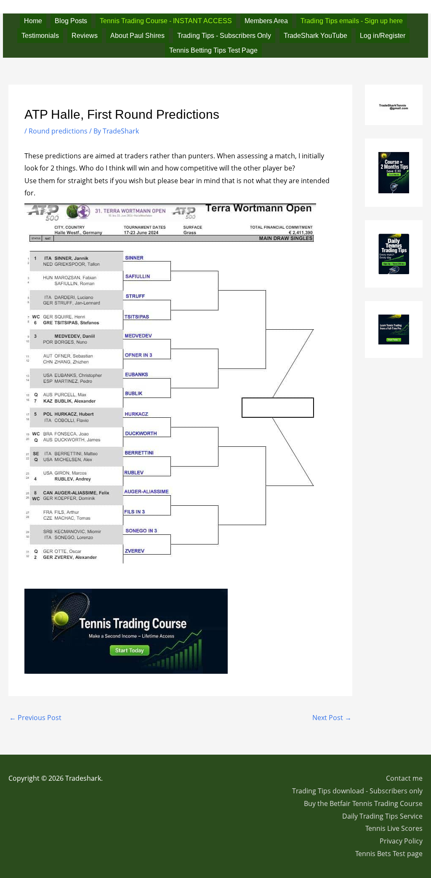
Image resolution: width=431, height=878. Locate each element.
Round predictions (58, 131)
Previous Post (35, 717)
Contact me (404, 778)
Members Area (266, 20)
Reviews (85, 35)
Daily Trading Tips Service (382, 816)
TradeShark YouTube (315, 35)
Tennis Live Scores (394, 828)
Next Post (331, 717)
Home (33, 20)
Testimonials (40, 35)
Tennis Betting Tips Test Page (213, 50)
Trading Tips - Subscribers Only (224, 35)
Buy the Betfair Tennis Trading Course (363, 803)
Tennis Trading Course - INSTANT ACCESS (166, 20)
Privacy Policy (401, 841)
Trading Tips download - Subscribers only (357, 790)
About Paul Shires (137, 35)
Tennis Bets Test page (389, 853)
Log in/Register (382, 35)
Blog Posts (71, 20)
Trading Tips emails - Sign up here (352, 20)
